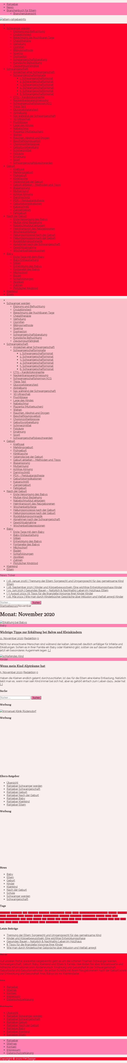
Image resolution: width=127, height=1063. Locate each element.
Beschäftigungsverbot (27, 141)
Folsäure (18, 153)
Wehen (17, 134)
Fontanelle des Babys (26, 269)
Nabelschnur (21, 128)
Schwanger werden (18, 28)
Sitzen (111, 919)
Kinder (10, 883)
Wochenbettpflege (24, 231)
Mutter (108, 916)
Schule (11, 893)
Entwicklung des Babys (27, 266)
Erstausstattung (57, 913)
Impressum (13, 996)
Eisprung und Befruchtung (29, 31)
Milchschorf (20, 272)
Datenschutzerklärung (20, 999)
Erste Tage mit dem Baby (28, 256)
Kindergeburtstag (51, 916)
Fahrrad (68, 913)
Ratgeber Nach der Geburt (23, 795)
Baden (17, 275)
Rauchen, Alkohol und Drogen (31, 137)
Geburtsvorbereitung (26, 147)
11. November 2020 (11, 638)
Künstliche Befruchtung (27, 62)
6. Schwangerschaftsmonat (37, 94)
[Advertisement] (25, 749)
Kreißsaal (18, 169)
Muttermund (20, 191)
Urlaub (15, 922)
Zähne (42, 922)
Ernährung (19, 156)
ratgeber (51, 919)
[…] (49, 650)
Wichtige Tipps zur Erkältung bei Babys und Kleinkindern (41, 632)
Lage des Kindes (23, 125)
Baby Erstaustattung (26, 260)
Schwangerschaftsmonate (29, 75)
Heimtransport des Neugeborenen (34, 228)
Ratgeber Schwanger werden (24, 785)
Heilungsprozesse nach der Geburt (34, 234)
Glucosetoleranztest (25, 109)
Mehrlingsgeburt (23, 172)
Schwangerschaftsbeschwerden (33, 162)
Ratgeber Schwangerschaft (23, 789)
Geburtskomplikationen (27, 203)
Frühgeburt (20, 175)
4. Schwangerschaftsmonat (37, 87)
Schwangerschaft (17, 69)
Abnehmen (5, 913)
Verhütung (19, 43)
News (10, 7)
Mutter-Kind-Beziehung (27, 222)
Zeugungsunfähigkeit (26, 65)
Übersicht (12, 782)
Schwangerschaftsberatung (30, 59)
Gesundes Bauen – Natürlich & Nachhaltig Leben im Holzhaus (44, 941)
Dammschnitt (21, 197)
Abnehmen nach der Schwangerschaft (36, 244)
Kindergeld (64, 916)
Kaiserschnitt (21, 206)
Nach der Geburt (17, 216)
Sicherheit (102, 919)
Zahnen (17, 285)
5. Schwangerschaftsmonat (36, 90)
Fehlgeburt (19, 213)
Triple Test (19, 106)
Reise (58, 919)
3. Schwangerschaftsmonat (36, 84)
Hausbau (29, 916)
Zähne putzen (52, 922)
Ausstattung (16, 913)
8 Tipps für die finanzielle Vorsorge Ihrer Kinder (35, 944)
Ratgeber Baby (16, 798)
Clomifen (18, 47)
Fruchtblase (20, 122)
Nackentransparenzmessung (30, 100)
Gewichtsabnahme (24, 247)
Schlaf (71, 919)
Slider (117, 919)
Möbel (115, 916)
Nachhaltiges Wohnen (10, 919)
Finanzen (112, 913)
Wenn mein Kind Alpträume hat (22, 666)
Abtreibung (20, 112)
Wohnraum (24, 922)
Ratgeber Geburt (17, 792)
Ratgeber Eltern (16, 804)
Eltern (10, 294)
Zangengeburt (22, 209)
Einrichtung (44, 913)
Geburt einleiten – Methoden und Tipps (37, 184)
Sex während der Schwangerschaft (34, 116)
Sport (16, 159)
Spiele (123, 919)
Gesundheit (12, 916)
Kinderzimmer (88, 916)
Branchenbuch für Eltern (21, 10)
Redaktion (30, 638)
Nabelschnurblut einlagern (29, 225)
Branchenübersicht (24, 13)
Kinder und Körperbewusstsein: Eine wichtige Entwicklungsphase (46, 938)
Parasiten (37, 919)
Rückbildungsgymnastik (27, 241)
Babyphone (33, 913)
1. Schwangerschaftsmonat (36, 78)
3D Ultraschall (21, 119)
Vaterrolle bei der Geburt (28, 181)
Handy (21, 916)
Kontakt (11, 993)
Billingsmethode (23, 50)
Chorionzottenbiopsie (26, 144)
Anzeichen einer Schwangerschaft (34, 72)
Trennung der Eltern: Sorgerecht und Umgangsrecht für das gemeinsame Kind (54, 935)
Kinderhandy (76, 916)
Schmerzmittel (22, 150)
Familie (75, 913)
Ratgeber (12, 4)
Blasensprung (21, 188)
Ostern (29, 919)
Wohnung (34, 922)
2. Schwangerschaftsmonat (36, 81)
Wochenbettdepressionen (29, 250)
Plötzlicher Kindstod (25, 288)
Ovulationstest (22, 34)
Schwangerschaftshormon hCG (32, 103)
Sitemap (12, 990)
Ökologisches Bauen (69, 922)
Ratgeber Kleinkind (18, 801)
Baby (10, 253)
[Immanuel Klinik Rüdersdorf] (18, 711)
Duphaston (20, 56)
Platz (44, 919)
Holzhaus (38, 916)
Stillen (17, 263)
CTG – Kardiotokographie (28, 97)
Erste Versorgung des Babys (30, 219)
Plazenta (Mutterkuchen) (28, 131)
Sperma (18, 53)
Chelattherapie (22, 40)
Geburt (11, 166)
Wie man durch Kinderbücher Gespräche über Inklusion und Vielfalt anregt (51, 947)
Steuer (8, 922)
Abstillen (18, 281)
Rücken (64, 919)
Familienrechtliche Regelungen (93, 913)
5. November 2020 (11, 672)
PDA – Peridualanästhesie (28, 200)
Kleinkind (12, 291)
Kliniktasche (20, 178)
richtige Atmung (23, 194)
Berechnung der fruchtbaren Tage (33, 37)
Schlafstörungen (23, 278)
